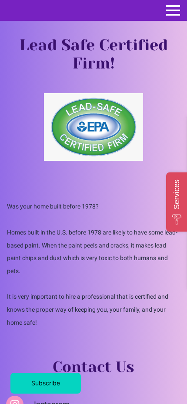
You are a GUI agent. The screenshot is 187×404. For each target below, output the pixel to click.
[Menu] (173, 10)
